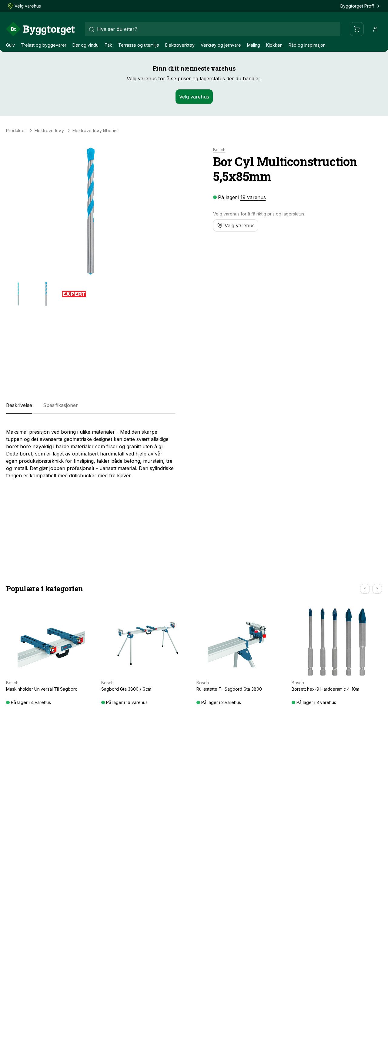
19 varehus (253, 197)
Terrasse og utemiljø (138, 45)
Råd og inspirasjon (307, 45)
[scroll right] (377, 589)
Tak (108, 45)
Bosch (219, 150)
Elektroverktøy (180, 45)
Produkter (16, 130)
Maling (253, 45)
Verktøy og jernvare (221, 45)
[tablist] (90, 405)
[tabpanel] (90, 451)
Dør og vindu (85, 45)
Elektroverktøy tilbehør (95, 130)
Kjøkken (274, 45)
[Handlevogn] (357, 29)
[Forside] (40, 29)
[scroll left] (365, 589)
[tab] (19, 405)
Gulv (10, 45)
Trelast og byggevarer (43, 45)
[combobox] (212, 29)
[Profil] (375, 29)
